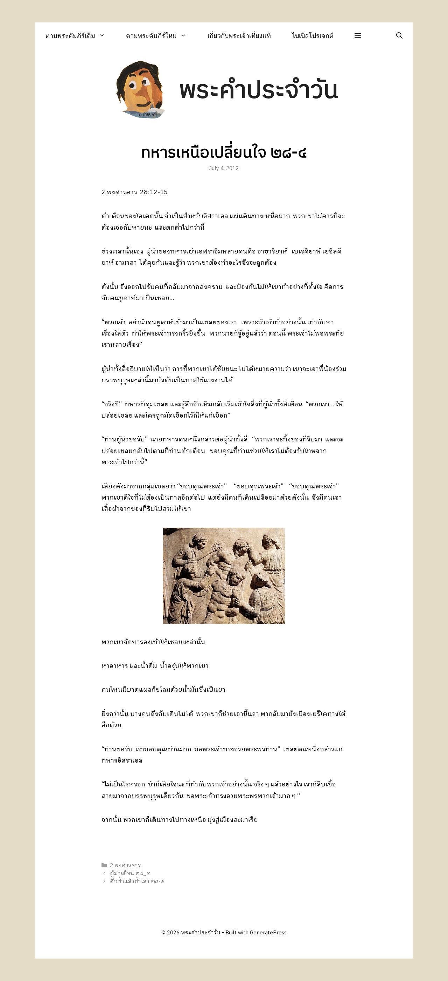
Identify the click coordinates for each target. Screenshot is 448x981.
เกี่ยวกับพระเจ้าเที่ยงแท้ (239, 35)
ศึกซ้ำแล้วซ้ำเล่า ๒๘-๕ (137, 881)
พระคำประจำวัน (258, 90)
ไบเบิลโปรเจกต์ (313, 35)
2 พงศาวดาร (125, 865)
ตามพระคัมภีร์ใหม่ (151, 35)
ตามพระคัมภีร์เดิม (70, 35)
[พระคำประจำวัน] (141, 91)
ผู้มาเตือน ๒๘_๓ (130, 873)
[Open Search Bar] (399, 35)
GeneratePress (268, 932)
